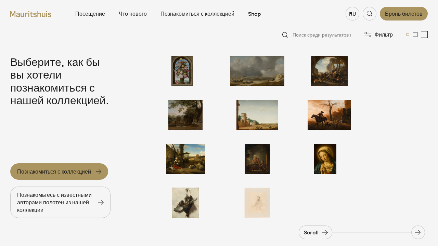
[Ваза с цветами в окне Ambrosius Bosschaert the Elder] (185, 71)
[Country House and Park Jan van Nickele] (257, 115)
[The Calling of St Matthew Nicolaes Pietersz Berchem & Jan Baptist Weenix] (329, 71)
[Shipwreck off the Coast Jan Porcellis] (257, 71)
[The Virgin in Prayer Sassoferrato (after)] (329, 159)
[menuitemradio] (408, 34)
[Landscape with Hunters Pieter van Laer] (329, 115)
